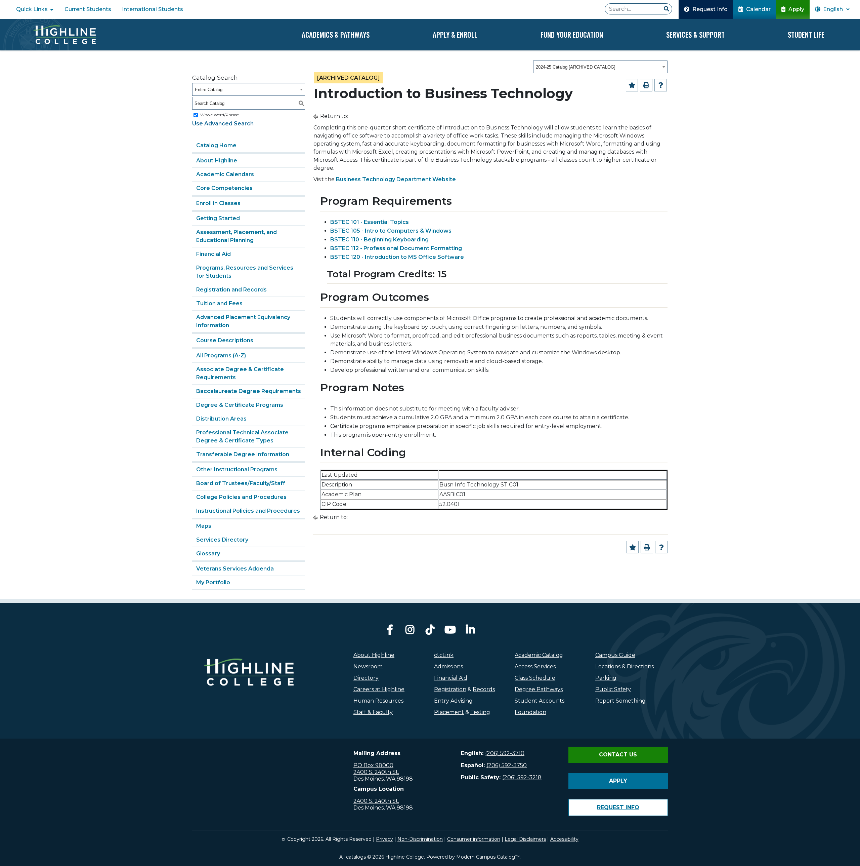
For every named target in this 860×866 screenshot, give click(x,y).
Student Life (806, 34)
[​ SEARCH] (666, 9)
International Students (152, 9)
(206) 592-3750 (506, 765)
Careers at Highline (378, 689)
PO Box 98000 (373, 765)
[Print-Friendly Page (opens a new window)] (646, 85)
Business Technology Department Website (396, 179)
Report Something (620, 701)
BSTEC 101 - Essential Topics (369, 222)
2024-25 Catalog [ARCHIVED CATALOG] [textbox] (575, 67)
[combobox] (600, 67)
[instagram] (410, 631)
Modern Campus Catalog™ (488, 857)
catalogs (356, 857)
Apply (795, 9)
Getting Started (218, 218)
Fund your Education (572, 34)
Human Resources (378, 701)
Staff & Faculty (373, 712)
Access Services (535, 666)
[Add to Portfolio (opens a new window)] (632, 85)
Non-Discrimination (420, 839)
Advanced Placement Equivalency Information (243, 321)
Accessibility (564, 839)
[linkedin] (470, 631)
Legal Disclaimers (525, 839)
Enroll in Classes (218, 203)
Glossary (208, 553)
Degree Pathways (539, 689)
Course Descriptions (224, 340)
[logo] (249, 686)
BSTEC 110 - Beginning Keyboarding (379, 239)
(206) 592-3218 (522, 777)
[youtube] (450, 631)
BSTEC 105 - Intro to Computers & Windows (391, 231)
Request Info (709, 9)
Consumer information (473, 839)
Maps (203, 526)
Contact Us (618, 754)
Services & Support (695, 34)
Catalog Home (216, 145)
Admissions (449, 666)
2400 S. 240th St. (376, 772)
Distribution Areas (221, 419)
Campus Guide (615, 655)
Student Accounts (539, 701)
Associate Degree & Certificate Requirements (240, 373)
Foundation (530, 712)
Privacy (384, 839)
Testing (480, 712)
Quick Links (32, 9)
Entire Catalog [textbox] (208, 89)
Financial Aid (213, 254)
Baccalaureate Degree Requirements (248, 391)
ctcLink (444, 655)
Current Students (87, 9)
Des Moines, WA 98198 (383, 779)
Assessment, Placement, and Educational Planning (236, 236)
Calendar (758, 9)
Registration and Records (231, 289)
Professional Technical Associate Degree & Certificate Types (242, 436)
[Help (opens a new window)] (660, 85)
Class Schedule (535, 678)
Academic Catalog (539, 655)
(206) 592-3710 (504, 753)
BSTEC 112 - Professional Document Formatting (396, 248)
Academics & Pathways (336, 34)
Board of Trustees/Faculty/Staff (240, 483)
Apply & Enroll (455, 34)
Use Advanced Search (223, 123)
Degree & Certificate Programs (239, 405)
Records (484, 689)
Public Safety (613, 689)
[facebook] (389, 631)
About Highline (216, 160)
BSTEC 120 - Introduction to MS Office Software (397, 257)
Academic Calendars (225, 174)
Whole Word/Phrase (219, 114)
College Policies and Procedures (241, 497)
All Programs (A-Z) (221, 355)
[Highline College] (64, 34)
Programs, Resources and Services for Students (244, 272)
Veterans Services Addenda (235, 568)
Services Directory (222, 540)
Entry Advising (453, 701)
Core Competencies (224, 188)
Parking (605, 678)
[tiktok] (430, 631)
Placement (449, 712)
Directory (366, 678)
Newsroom (368, 666)
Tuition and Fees (219, 303)
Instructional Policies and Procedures (248, 511)
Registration (450, 689)
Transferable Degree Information (242, 454)
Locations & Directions (624, 666)
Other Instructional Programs (236, 469)
